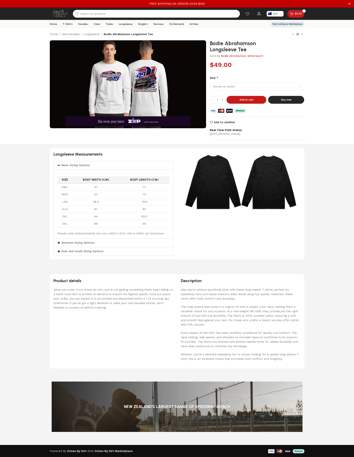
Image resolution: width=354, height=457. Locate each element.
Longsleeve (91, 34)
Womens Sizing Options (78, 242)
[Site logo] (59, 13)
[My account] (259, 13)
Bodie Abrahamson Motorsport (242, 56)
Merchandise (71, 34)
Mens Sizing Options (76, 165)
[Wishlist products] (247, 13)
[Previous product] (293, 34)
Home (54, 34)
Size (214, 78)
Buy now (286, 99)
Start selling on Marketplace (287, 24)
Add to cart (246, 99)
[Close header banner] (349, 3)
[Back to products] (297, 34)
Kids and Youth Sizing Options (83, 251)
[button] (113, 165)
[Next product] (302, 34)
